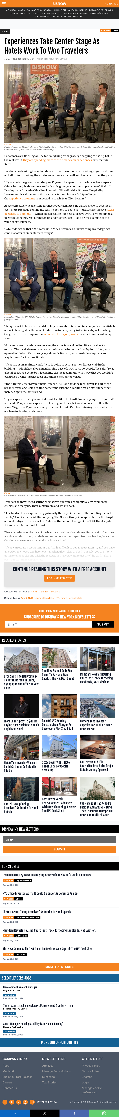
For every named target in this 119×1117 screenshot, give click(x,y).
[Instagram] (25, 1102)
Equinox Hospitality (44, 598)
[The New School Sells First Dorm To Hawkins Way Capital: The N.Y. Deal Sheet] (59, 669)
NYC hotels (61, 598)
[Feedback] (32, 1102)
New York (105, 31)
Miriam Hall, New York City (50, 58)
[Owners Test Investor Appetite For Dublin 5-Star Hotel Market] (98, 713)
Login (85, 1082)
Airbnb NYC (27, 598)
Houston (25, 13)
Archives (47, 1065)
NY (60, 13)
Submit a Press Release (17, 1076)
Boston (48, 10)
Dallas (83, 10)
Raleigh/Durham (99, 13)
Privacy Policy (91, 1065)
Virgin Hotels (75, 598)
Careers (7, 1082)
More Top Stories (59, 967)
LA (43, 13)
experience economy (22, 198)
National (52, 13)
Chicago (73, 10)
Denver (109, 10)
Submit (103, 624)
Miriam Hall (20, 591)
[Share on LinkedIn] (15, 1113)
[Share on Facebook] (74, 1113)
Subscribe (111, 3)
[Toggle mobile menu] (4, 3)
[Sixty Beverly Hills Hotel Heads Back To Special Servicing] (59, 754)
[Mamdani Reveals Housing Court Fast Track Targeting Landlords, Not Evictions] (98, 669)
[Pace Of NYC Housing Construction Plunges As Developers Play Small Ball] (59, 713)
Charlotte (60, 10)
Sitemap (87, 1076)
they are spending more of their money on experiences (57, 160)
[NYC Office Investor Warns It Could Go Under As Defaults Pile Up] (21, 754)
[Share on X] (45, 1113)
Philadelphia (71, 13)
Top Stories (49, 1082)
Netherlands (71, 16)
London (36, 13)
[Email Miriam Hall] (65, 59)
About (6, 1065)
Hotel (115, 31)
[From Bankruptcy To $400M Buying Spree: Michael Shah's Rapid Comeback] (21, 713)
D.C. (82, 16)
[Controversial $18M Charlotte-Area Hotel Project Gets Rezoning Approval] (98, 754)
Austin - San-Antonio (30, 10)
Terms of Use (90, 1071)
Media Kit (8, 1071)
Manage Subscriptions (56, 1071)
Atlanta (11, 10)
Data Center (96, 10)
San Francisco (43, 16)
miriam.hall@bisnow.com (45, 591)
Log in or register (59, 578)
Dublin (14, 13)
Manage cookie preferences (92, 1090)
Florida (57, 16)
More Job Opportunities (59, 1042)
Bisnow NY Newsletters (20, 829)
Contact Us (9, 1088)
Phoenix (84, 13)
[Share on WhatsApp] (104, 1113)
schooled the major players (61, 334)
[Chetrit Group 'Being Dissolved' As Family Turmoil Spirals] (21, 797)
